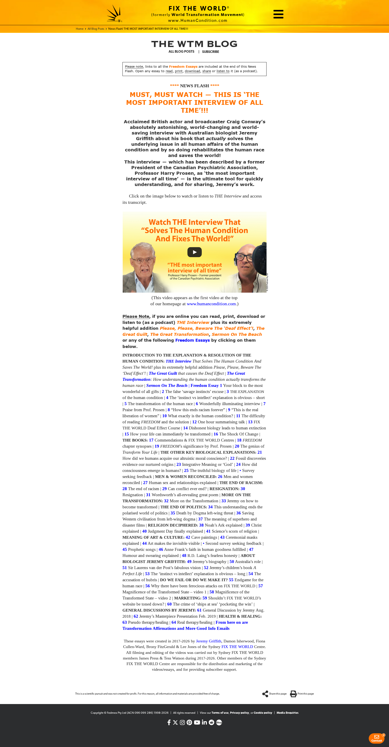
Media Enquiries (288, 712)
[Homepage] (115, 14)
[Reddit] (211, 723)
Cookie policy (263, 712)
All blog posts (181, 51)
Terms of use (220, 712)
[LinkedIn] (204, 723)
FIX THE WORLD (198, 9)
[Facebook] (169, 723)
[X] (175, 721)
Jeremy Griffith (208, 641)
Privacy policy (239, 712)
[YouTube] (197, 723)
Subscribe (210, 52)
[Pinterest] (189, 723)
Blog (219, 723)
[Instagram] (182, 723)
